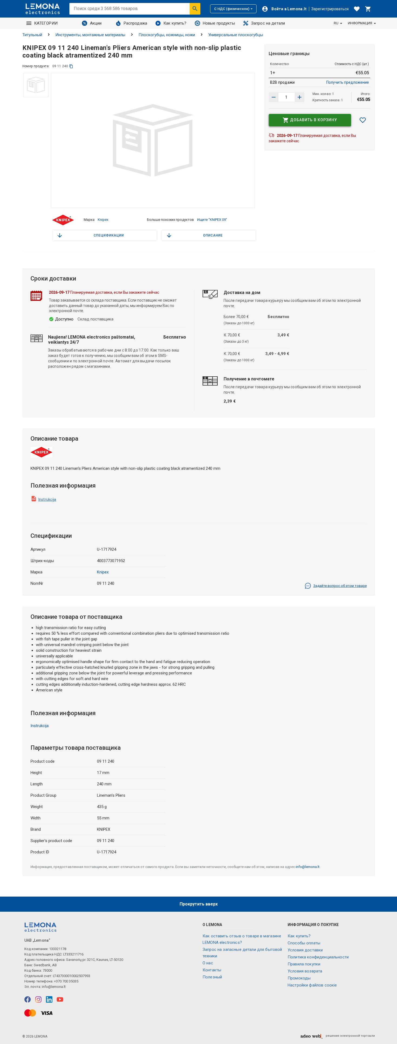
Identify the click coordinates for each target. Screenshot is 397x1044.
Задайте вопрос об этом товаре (340, 586)
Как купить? (175, 23)
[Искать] (195, 8)
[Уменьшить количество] (299, 97)
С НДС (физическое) (231, 9)
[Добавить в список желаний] (362, 120)
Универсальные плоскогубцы (235, 34)
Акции (96, 23)
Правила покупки (304, 964)
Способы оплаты (304, 943)
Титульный (32, 34)
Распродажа (135, 23)
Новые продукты (219, 23)
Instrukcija (47, 499)
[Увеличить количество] (273, 97)
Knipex (103, 220)
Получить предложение (347, 82)
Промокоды (299, 978)
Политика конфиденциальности (318, 957)
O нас (208, 963)
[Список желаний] (357, 9)
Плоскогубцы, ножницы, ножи (167, 34)
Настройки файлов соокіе (312, 985)
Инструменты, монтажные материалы (90, 34)
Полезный (212, 977)
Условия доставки (305, 950)
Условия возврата (305, 971)
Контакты (212, 970)
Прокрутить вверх (199, 904)
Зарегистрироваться (330, 9)
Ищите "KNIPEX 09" (212, 220)
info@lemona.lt (307, 867)
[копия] (71, 66)
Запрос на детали (268, 23)
